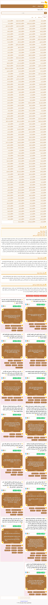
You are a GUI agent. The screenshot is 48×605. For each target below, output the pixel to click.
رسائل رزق (31, 47)
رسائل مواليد (31, 145)
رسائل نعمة (9, 100)
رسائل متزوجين (8, 171)
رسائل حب (31, 192)
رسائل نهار (31, 179)
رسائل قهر (9, 169)
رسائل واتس (9, 113)
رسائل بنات (31, 200)
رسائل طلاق (31, 28)
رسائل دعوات (20, 118)
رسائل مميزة (31, 79)
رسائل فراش (9, 102)
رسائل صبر (20, 73)
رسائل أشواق (31, 187)
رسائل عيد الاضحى (19, 79)
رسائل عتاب (9, 192)
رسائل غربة (31, 100)
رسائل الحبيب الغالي (19, 44)
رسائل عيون (12, 436)
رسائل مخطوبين (30, 129)
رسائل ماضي (31, 81)
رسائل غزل (42, 190)
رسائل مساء (42, 28)
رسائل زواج (42, 124)
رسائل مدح (9, 50)
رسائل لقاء (9, 110)
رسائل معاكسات (30, 102)
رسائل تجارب (20, 182)
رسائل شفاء (9, 105)
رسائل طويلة (31, 137)
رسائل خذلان (9, 158)
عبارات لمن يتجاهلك (17, 397)
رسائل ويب (9, 28)
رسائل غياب (42, 221)
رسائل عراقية (31, 105)
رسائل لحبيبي (31, 87)
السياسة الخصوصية (24, 601)
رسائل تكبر (42, 21)
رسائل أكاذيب (42, 60)
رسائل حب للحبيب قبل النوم (40, 508)
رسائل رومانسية (30, 221)
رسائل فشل (42, 89)
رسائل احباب (9, 129)
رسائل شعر (31, 169)
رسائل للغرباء (9, 84)
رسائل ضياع (31, 26)
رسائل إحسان (42, 50)
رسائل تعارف (31, 126)
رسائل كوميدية (19, 129)
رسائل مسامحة (42, 150)
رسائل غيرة (9, 219)
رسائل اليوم (9, 190)
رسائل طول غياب (41, 102)
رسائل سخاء (9, 89)
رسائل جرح (20, 124)
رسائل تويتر (20, 31)
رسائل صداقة (9, 203)
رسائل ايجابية (42, 163)
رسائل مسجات (42, 100)
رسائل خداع (9, 92)
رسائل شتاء (20, 216)
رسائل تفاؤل (31, 42)
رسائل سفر (9, 198)
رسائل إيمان (20, 50)
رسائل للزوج (31, 65)
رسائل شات (20, 52)
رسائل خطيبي (9, 71)
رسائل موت (31, 150)
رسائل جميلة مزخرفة (41, 234)
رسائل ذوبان (20, 110)
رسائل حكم (31, 97)
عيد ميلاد (40, 17)
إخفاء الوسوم (43, 296)
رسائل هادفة (42, 142)
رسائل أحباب (9, 95)
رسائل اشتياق (20, 174)
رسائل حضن (20, 203)
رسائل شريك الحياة (19, 58)
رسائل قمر (20, 177)
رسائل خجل (20, 36)
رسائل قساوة (31, 73)
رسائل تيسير (20, 28)
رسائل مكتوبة (42, 105)
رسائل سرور (20, 132)
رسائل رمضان (9, 208)
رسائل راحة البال (19, 76)
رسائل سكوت (42, 26)
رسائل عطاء (31, 39)
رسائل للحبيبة (20, 113)
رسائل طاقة (9, 31)
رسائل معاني (42, 58)
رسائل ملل (9, 187)
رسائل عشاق (42, 129)
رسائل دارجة (9, 140)
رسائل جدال (42, 63)
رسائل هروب (42, 126)
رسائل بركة (9, 76)
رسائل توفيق (9, 79)
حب (35, 17)
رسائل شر (9, 44)
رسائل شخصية (9, 161)
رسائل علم (42, 437)
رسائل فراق (42, 187)
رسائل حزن (31, 214)
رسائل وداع (9, 200)
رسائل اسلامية (20, 89)
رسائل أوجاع (9, 166)
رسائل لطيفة (20, 84)
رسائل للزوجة (20, 87)
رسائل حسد (42, 76)
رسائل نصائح (9, 36)
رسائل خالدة (42, 71)
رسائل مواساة (31, 76)
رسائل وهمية (42, 31)
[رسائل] (46, 6)
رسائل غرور (31, 155)
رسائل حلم (42, 182)
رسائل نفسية (31, 166)
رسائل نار (31, 158)
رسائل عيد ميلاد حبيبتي (40, 553)
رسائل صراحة (20, 198)
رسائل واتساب (20, 166)
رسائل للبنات (9, 87)
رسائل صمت (42, 208)
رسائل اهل (31, 171)
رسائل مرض (20, 34)
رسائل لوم (9, 124)
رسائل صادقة (43, 478)
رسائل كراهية (9, 63)
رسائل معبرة (31, 60)
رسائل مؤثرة (20, 200)
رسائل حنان (9, 174)
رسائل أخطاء (9, 134)
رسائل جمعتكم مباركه (42, 439)
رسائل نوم (42, 192)
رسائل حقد (9, 60)
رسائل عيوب (9, 182)
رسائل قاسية (20, 147)
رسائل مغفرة (31, 71)
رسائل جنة (42, 44)
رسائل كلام (31, 31)
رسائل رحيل (20, 187)
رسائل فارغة (42, 52)
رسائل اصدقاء (20, 192)
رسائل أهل (42, 216)
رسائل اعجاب (42, 203)
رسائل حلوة (42, 153)
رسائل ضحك (42, 211)
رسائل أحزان (9, 184)
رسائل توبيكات (9, 65)
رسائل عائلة (20, 100)
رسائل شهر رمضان (19, 65)
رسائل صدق (37, 475)
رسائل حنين (20, 219)
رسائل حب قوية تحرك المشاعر (39, 324)
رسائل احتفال (20, 190)
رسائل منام (31, 203)
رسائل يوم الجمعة (41, 121)
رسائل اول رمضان (19, 68)
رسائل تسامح (30, 437)
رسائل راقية (20, 137)
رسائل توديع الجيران (30, 23)
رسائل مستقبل (42, 68)
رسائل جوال (31, 84)
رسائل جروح (42, 108)
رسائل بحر (9, 177)
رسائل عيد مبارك (19, 121)
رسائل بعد (9, 150)
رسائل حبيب (31, 182)
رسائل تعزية (20, 158)
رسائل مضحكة (20, 155)
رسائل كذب (31, 153)
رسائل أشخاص (31, 68)
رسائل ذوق (42, 155)
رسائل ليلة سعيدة (41, 36)
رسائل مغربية (42, 140)
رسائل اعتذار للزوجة (19, 21)
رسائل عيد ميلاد (30, 121)
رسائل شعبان (31, 132)
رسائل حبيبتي (31, 34)
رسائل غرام (42, 177)
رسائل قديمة (31, 163)
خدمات (34, 6)
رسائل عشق (42, 174)
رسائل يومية (42, 34)
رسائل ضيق (9, 47)
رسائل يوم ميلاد (19, 171)
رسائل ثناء (42, 110)
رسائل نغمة (20, 55)
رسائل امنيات (31, 118)
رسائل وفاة (42, 161)
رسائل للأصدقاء (41, 84)
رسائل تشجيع (20, 195)
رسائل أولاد (31, 108)
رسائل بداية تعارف (19, 26)
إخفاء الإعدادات (29, 296)
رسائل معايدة (42, 113)
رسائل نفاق (20, 60)
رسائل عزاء (9, 23)
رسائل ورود (31, 147)
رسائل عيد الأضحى (41, 65)
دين (32, 17)
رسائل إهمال (42, 171)
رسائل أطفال (31, 190)
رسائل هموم (42, 145)
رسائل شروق (20, 47)
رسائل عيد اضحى (8, 142)
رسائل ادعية (9, 81)
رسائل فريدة (31, 58)
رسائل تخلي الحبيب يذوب (40, 360)
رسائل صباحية (31, 174)
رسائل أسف (20, 97)
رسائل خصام (9, 58)
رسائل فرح (42, 81)
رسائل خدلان (31, 21)
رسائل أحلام (9, 206)
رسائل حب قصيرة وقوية (16, 470)
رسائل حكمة (20, 161)
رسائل (45, 9)
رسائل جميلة (20, 221)
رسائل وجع (31, 211)
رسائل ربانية (42, 198)
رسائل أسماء (42, 179)
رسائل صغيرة (9, 147)
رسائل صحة (42, 206)
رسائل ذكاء (42, 95)
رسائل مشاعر (9, 137)
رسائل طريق (18, 434)
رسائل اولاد (42, 23)
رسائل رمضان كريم (41, 118)
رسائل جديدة (42, 147)
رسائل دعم (31, 52)
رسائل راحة (42, 169)
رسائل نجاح (9, 216)
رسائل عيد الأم (20, 39)
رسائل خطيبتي (42, 42)
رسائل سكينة (42, 184)
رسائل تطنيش (20, 116)
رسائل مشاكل (20, 42)
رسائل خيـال (42, 116)
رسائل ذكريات (31, 161)
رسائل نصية (31, 142)
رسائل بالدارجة (42, 87)
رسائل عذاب (20, 169)
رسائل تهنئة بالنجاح (19, 23)
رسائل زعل (31, 216)
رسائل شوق (31, 36)
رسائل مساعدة (42, 55)
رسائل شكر (42, 200)
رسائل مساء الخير (8, 26)
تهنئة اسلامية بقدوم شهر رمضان (39, 397)
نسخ (42, 304)
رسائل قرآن (9, 55)
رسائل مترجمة (9, 39)
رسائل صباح (20, 126)
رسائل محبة (20, 102)
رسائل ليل (20, 179)
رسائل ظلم (20, 163)
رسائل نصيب (9, 132)
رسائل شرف (31, 134)
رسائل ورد (42, 158)
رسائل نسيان (42, 79)
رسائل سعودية (30, 140)
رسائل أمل (20, 95)
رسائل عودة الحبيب (41, 73)
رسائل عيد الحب (19, 63)
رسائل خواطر (31, 195)
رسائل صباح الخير (8, 118)
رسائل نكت (9, 155)
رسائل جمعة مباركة (8, 68)
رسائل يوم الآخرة (41, 47)
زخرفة (38, 304)
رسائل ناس (20, 206)
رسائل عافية (31, 44)
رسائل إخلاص (9, 116)
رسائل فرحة (9, 97)
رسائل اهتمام (31, 116)
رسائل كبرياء (31, 113)
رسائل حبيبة (9, 163)
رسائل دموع (20, 108)
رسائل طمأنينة (31, 55)
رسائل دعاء (9, 153)
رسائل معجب (9, 34)
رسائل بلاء (20, 184)
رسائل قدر (9, 73)
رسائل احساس (20, 105)
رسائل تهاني (9, 145)
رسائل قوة (31, 184)
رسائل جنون (42, 137)
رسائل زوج (20, 208)
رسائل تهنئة (9, 195)
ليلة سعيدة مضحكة (17, 360)
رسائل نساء (20, 214)
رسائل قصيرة (42, 219)
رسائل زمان (31, 198)
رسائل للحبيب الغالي (41, 39)
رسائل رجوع (42, 92)
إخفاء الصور (36, 296)
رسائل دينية (20, 71)
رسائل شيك (9, 126)
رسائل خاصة (31, 63)
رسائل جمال (9, 52)
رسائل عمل (42, 134)
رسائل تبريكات (20, 145)
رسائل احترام (20, 134)
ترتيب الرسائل (40, 6)
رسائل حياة (31, 206)
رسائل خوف (42, 195)
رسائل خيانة (20, 153)
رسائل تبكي (31, 92)
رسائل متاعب (31, 50)
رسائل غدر (31, 95)
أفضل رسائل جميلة (41, 233)
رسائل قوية (9, 211)
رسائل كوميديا (20, 142)
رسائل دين (31, 177)
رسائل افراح (42, 132)
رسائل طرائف (31, 124)
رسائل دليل (5, 436)
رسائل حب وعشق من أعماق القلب (39, 592)
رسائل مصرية (20, 140)
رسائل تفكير (31, 219)
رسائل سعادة (31, 110)
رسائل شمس (31, 475)
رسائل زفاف (31, 89)
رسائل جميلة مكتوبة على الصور (39, 235)
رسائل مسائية (42, 166)
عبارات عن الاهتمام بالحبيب (16, 545)
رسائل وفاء (20, 92)
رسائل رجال (9, 21)
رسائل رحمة (9, 42)
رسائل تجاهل (42, 214)
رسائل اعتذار (9, 108)
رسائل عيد (20, 150)
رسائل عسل (42, 97)
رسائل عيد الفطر (8, 121)
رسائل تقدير (20, 81)
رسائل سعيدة (9, 179)
